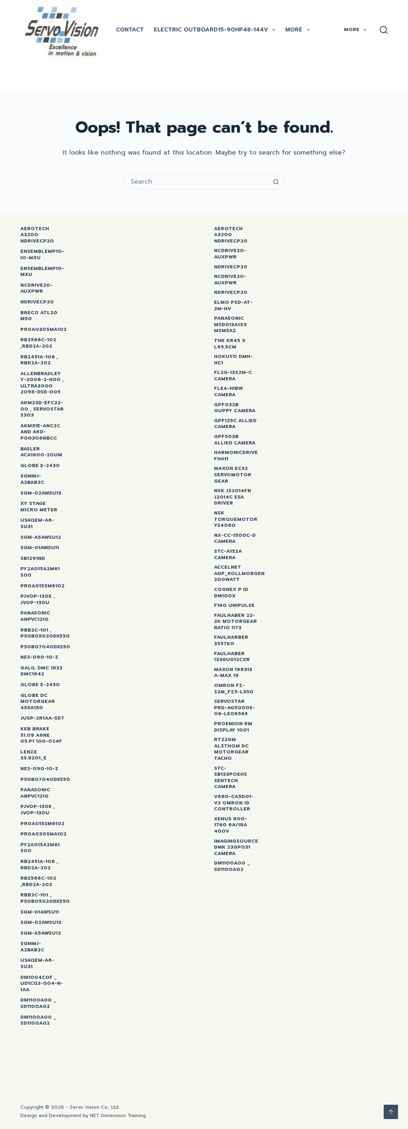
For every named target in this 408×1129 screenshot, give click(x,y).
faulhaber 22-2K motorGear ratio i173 (235, 621)
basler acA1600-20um (41, 452)
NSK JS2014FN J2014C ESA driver (232, 497)
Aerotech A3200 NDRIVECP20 (37, 235)
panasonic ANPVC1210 (35, 616)
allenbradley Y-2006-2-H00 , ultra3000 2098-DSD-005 (42, 383)
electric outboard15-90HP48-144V (211, 29)
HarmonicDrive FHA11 (236, 456)
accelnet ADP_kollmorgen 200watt (239, 573)
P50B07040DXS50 (45, 647)
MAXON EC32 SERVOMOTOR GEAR (232, 475)
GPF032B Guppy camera (234, 408)
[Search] (384, 30)
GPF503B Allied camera (234, 440)
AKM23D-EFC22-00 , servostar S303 (42, 409)
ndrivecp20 (230, 267)
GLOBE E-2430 (40, 466)
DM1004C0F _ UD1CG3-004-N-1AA (41, 983)
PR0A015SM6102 (42, 586)
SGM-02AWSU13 (40, 493)
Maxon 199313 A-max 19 (233, 673)
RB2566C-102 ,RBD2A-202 (38, 343)
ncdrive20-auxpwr (36, 288)
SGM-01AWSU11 (39, 548)
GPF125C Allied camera (235, 424)
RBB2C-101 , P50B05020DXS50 (45, 633)
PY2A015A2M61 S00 (40, 572)
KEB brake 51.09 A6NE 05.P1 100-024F (41, 735)
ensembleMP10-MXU (42, 272)
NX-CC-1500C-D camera (235, 538)
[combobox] (196, 182)
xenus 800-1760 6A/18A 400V (230, 825)
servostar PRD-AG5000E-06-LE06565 (234, 708)
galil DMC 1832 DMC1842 (41, 671)
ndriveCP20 (37, 302)
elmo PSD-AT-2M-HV (233, 305)
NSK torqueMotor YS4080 (235, 519)
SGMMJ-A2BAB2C (32, 479)
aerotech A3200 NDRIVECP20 (230, 235)
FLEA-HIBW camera (228, 391)
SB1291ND (32, 559)
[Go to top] (391, 1112)
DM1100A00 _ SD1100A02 (38, 1003)
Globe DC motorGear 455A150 (37, 702)
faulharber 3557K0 (231, 640)
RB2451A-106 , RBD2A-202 (39, 360)
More (293, 29)
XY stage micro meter (38, 507)
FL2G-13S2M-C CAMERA (233, 376)
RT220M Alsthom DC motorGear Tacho (231, 749)
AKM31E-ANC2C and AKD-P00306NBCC (40, 432)
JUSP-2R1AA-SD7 (42, 718)
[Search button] (275, 181)
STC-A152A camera (228, 554)
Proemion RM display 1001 (233, 727)
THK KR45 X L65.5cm (229, 344)
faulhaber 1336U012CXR (232, 657)
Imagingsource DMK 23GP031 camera (236, 847)
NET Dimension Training (118, 1115)
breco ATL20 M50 (38, 316)
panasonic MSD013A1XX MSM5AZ (230, 324)
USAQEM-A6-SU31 (37, 523)
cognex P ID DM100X (231, 593)
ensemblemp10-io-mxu (42, 254)
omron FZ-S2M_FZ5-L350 (233, 689)
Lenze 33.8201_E (33, 755)
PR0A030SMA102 (43, 330)
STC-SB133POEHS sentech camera (230, 777)
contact (130, 29)
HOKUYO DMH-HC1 (233, 360)
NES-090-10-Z (39, 657)
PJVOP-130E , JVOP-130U (37, 599)
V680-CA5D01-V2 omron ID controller (233, 803)
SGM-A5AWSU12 (40, 537)
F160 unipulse (234, 606)
